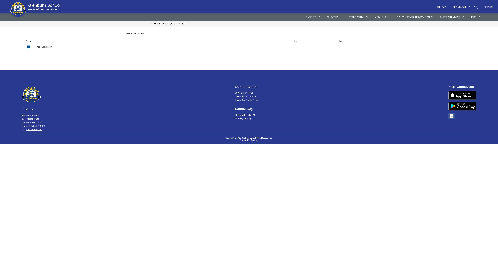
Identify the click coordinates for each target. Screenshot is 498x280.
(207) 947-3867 (34, 129)
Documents (180, 24)
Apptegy (254, 140)
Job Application (44, 47)
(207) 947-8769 (37, 126)
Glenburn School (159, 24)
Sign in (488, 7)
